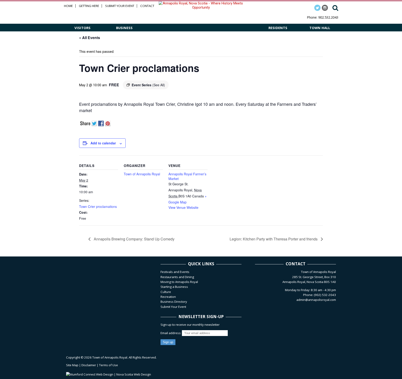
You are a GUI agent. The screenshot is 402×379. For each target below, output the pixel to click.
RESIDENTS (277, 27)
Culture (166, 292)
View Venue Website (183, 207)
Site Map (72, 365)
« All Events (89, 37)
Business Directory (174, 301)
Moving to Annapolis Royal (179, 282)
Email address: (171, 333)
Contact (147, 5)
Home (68, 5)
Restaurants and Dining (177, 277)
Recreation (168, 297)
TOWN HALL (319, 27)
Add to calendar (103, 143)
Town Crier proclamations (98, 206)
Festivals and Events (175, 272)
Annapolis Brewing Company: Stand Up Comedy (133, 239)
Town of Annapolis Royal (142, 174)
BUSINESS (124, 27)
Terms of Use (108, 365)
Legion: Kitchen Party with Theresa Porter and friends (274, 239)
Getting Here (89, 5)
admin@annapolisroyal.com (316, 300)
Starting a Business (174, 287)
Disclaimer (88, 365)
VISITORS (82, 27)
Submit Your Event (119, 5)
